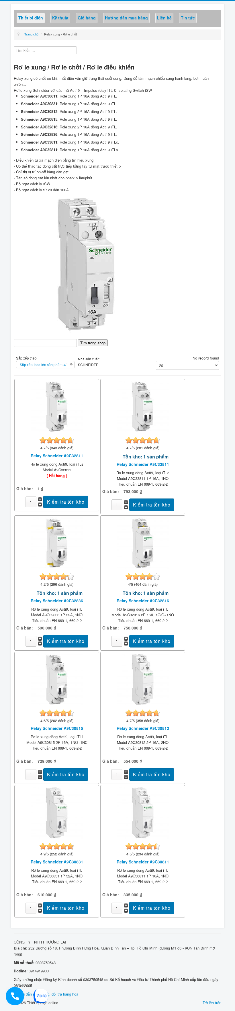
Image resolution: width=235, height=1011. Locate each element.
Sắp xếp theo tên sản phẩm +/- (43, 364)
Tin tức (188, 18)
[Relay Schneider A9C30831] (57, 812)
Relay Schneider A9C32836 (57, 600)
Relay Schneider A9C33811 (143, 464)
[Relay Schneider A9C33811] (143, 406)
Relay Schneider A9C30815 (57, 728)
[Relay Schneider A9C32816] (143, 542)
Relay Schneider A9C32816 (143, 600)
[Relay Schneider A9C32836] (57, 542)
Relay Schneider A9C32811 (57, 455)
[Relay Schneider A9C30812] (143, 679)
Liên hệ (164, 18)
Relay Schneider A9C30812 (143, 728)
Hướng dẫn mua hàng (126, 18)
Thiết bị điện (30, 18)
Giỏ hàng (87, 18)
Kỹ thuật (60, 18)
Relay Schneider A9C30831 (57, 862)
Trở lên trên (212, 1002)
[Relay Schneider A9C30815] (57, 679)
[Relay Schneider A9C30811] (143, 812)
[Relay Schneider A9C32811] (57, 406)
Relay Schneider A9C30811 (143, 862)
